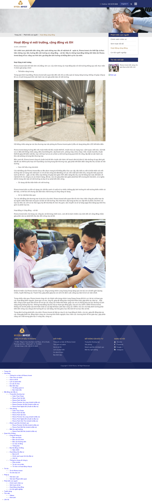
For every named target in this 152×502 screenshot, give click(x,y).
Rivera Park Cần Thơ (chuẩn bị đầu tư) (25, 421)
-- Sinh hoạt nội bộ (14, 485)
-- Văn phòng (12, 408)
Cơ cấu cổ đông (17, 443)
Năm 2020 (15, 450)
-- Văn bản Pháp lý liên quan (17, 479)
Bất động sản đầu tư (94, 339)
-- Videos (11, 495)
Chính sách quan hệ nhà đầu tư (22, 456)
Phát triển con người (31, 35)
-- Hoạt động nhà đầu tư (16, 452)
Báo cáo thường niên (19, 441)
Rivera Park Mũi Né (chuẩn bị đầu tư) (24, 427)
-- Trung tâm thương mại (16, 394)
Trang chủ (17, 35)
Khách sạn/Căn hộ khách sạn (94, 347)
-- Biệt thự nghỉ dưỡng (15, 429)
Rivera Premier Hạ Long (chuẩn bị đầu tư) (26, 402)
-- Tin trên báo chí (14, 472)
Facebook (119, 344)
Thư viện (7, 493)
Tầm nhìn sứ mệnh (59, 344)
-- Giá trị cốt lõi (13, 379)
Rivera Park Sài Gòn (19, 400)
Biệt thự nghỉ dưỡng (91, 349)
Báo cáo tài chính (18, 439)
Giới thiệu (57, 339)
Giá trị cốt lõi (57, 347)
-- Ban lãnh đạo (13, 386)
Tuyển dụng (8, 491)
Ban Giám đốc (17, 390)
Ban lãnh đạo (57, 355)
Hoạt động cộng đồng (47, 35)
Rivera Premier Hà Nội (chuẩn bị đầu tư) (25, 404)
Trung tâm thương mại (92, 342)
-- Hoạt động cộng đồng (16, 487)
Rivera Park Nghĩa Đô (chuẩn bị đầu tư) (25, 406)
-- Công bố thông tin (14, 435)
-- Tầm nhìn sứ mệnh (15, 377)
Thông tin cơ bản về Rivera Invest (64, 342)
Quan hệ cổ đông (10, 433)
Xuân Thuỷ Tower (18, 396)
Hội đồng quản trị (18, 388)
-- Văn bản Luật (13, 477)
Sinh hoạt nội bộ (117, 43)
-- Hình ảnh (12, 497)
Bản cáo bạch (16, 437)
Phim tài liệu (16, 462)
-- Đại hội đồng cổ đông (16, 448)
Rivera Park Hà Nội (18, 398)
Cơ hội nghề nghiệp (118, 52)
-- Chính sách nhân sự (15, 483)
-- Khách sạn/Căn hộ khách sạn (18, 423)
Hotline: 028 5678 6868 (110, 4)
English (124, 4)
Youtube (119, 342)
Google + (119, 347)
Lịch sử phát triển (59, 349)
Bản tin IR (15, 454)
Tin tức (6, 468)
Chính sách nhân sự (119, 39)
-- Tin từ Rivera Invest (15, 470)
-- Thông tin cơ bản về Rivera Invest (20, 375)
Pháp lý (6, 475)
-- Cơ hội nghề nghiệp (15, 489)
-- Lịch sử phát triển (14, 381)
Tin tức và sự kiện (18, 464)
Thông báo (16, 446)
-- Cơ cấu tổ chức (14, 384)
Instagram (119, 349)
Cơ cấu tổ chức (58, 352)
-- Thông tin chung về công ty (18, 460)
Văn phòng (88, 344)
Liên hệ (14, 458)
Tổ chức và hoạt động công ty (22, 466)
